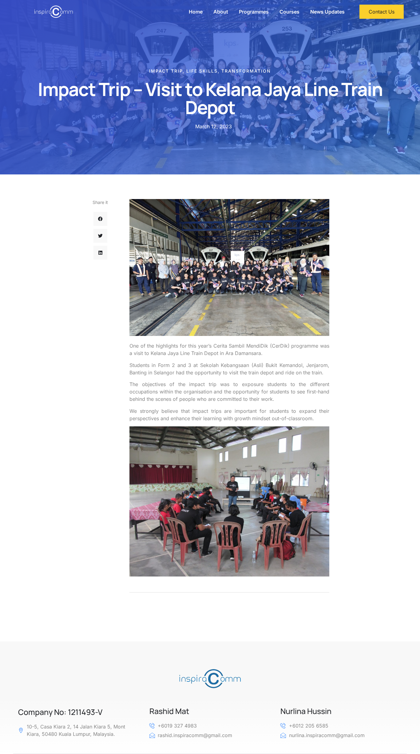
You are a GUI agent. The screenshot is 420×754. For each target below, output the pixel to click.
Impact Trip (166, 71)
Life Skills (202, 71)
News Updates (327, 12)
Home (196, 12)
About (220, 12)
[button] (100, 219)
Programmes (254, 12)
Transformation (246, 71)
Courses (289, 12)
